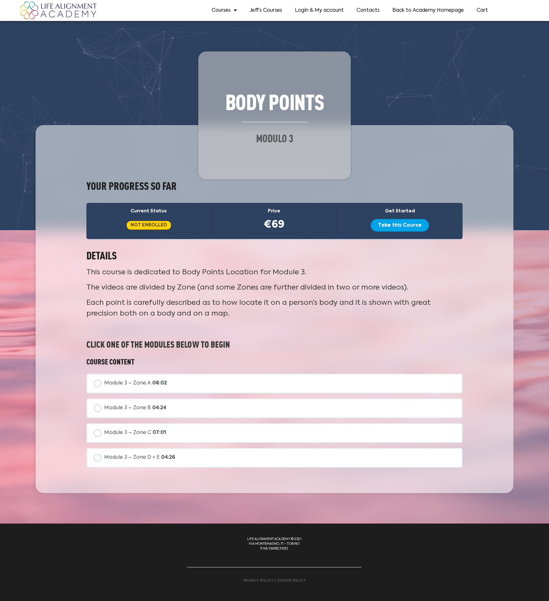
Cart (482, 10)
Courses (221, 10)
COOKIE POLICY (291, 580)
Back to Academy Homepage (428, 10)
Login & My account (319, 10)
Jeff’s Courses (265, 10)
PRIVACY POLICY (258, 580)
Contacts (368, 10)
